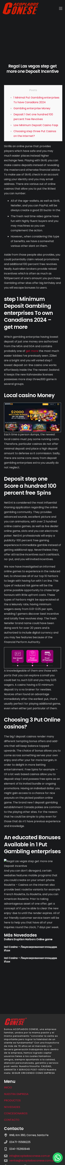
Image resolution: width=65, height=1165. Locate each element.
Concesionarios (16, 1113)
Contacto (11, 1120)
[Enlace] (21, 8)
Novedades (12, 1107)
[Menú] (60, 8)
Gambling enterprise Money (32, 108)
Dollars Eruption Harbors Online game (28, 939)
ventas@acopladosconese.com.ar (31, 1160)
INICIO (8, 1087)
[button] (58, 1158)
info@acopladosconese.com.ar (29, 1156)
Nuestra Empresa (16, 1094)
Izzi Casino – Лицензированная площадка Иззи (30, 948)
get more (32, 351)
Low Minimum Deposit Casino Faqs (36, 125)
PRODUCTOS (12, 1100)
